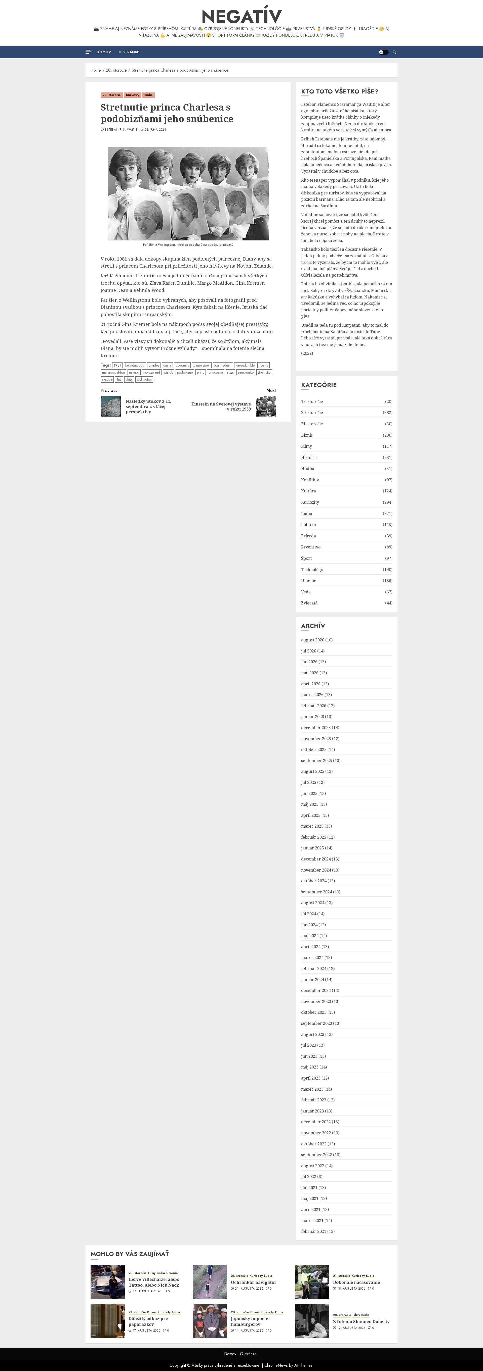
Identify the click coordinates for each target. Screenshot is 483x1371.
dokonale (182, 365)
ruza (230, 372)
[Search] (394, 52)
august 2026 (312, 640)
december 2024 (316, 859)
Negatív (241, 17)
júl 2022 (308, 1176)
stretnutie (264, 372)
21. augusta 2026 (249, 1289)
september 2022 (316, 1154)
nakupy (134, 372)
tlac (119, 379)
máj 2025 (309, 804)
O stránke (128, 52)
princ (200, 372)
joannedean (222, 365)
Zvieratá (309, 603)
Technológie (313, 569)
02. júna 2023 (155, 130)
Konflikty (310, 480)
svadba (107, 379)
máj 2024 (309, 935)
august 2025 (312, 771)
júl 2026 (308, 651)
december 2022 (316, 1122)
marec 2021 (312, 1220)
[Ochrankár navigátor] (210, 1282)
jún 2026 (309, 662)
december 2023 (316, 990)
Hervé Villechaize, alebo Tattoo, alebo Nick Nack (154, 1282)
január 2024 (312, 979)
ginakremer (201, 365)
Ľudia (148, 95)
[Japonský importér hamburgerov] (210, 1321)
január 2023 (312, 1111)
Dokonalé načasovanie (356, 1282)
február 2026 (313, 705)
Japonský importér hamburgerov (250, 1321)
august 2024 (312, 902)
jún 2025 (309, 793)
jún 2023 (309, 1056)
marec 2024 (312, 957)
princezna (216, 372)
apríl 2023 (310, 1078)
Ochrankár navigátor (253, 1282)
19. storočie (312, 401)
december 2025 (316, 727)
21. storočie (312, 424)
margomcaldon (113, 372)
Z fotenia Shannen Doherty (361, 1321)
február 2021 (313, 1231)
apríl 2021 (310, 1209)
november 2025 (316, 738)
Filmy (306, 446)
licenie (263, 365)
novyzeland (151, 372)
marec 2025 (312, 826)
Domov (104, 52)
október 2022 (314, 1144)
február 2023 (313, 1100)
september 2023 (316, 1023)
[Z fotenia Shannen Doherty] (312, 1321)
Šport (306, 558)
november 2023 (316, 1001)
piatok (168, 372)
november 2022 (316, 1133)
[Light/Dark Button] (384, 52)
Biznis (307, 435)
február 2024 (313, 968)
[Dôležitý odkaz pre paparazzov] (108, 1321)
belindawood (134, 365)
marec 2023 (312, 1089)
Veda (306, 592)
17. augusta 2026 (147, 1331)
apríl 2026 (310, 684)
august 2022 (312, 1166)
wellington (144, 379)
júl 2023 (308, 1045)
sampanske (246, 372)
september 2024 (316, 892)
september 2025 (316, 760)
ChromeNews (276, 1365)
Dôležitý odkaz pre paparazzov (148, 1321)
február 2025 (313, 837)
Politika (308, 524)
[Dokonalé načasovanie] (312, 1282)
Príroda (308, 536)
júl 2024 (308, 914)
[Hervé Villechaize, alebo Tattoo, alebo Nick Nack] (108, 1282)
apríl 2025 (310, 815)
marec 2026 (312, 694)
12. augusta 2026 (351, 1328)
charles (154, 365)
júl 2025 (308, 782)
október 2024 (314, 881)
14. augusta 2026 (249, 1331)
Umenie (308, 580)
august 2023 (312, 1034)
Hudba (307, 468)
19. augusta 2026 (351, 1289)
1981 (117, 365)
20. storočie (112, 95)
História (309, 457)
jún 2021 (309, 1187)
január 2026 (312, 716)
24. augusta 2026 (147, 1292)
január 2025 (312, 848)
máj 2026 (309, 673)
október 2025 (314, 749)
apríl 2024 (310, 946)
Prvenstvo (310, 547)
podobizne (185, 372)
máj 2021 (309, 1198)
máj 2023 (309, 1067)
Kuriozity (132, 95)
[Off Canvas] (89, 52)
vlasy (129, 379)
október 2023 (314, 1012)
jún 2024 (309, 925)
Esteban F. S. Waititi (121, 130)
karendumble (245, 365)
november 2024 (316, 870)
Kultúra (308, 491)
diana (167, 365)
